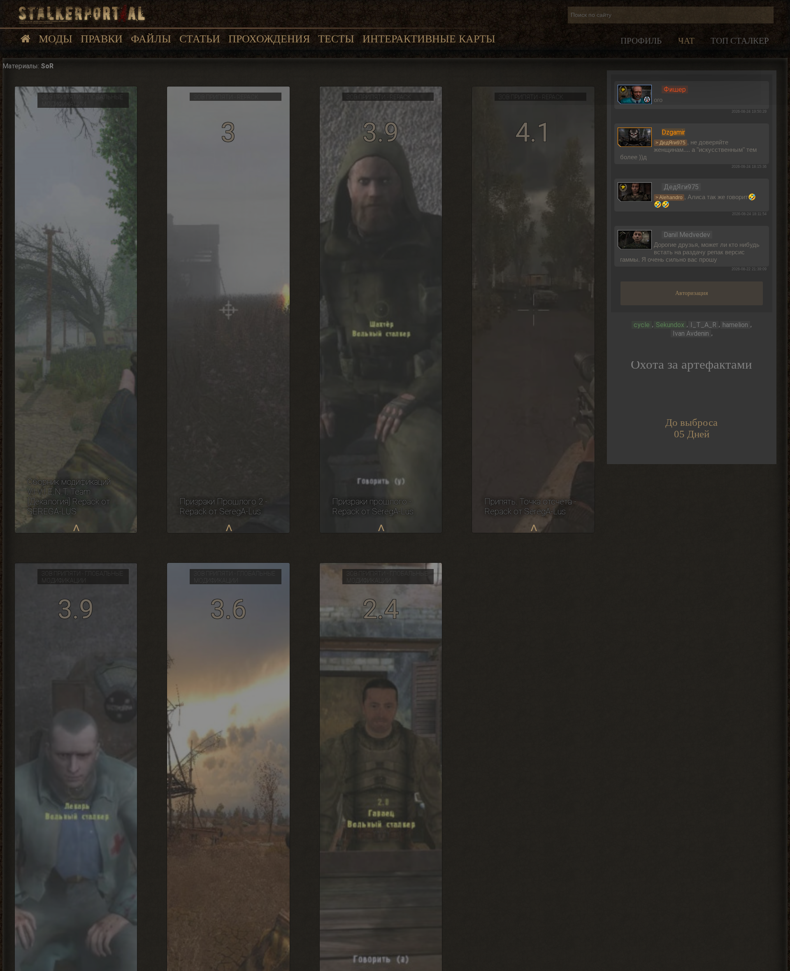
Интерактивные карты (428, 39)
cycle (642, 325)
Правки (102, 39)
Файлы (151, 39)
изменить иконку (635, 94)
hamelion (735, 325)
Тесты (336, 39)
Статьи (199, 39)
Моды (55, 39)
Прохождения (269, 39)
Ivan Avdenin (691, 333)
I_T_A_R (703, 325)
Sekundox (670, 325)
